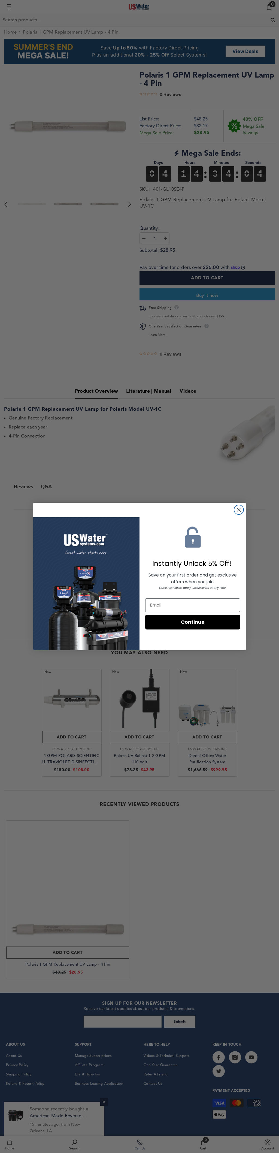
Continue (193, 622)
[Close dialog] (239, 510)
